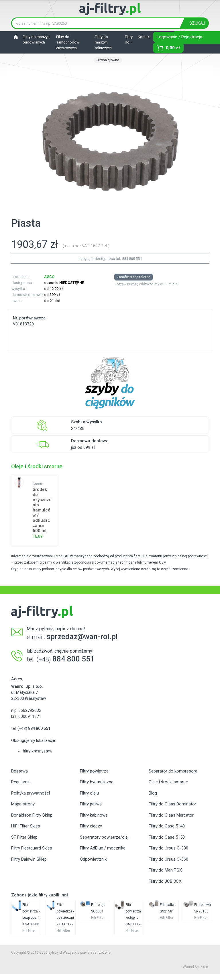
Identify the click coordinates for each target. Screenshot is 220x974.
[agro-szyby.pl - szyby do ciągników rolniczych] (110, 383)
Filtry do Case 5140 (167, 826)
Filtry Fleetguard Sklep (31, 848)
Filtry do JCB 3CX (165, 881)
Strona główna (108, 60)
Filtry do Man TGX (165, 870)
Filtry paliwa (91, 804)
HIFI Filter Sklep (25, 826)
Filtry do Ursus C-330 (168, 848)
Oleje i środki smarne (168, 782)
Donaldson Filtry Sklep (31, 815)
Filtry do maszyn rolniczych (103, 42)
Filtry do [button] (129, 40)
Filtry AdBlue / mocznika (102, 848)
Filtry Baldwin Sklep (29, 859)
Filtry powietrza (94, 771)
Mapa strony (23, 804)
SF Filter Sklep (24, 837)
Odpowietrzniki (93, 859)
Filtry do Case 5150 (167, 837)
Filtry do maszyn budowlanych (36, 40)
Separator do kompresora (173, 771)
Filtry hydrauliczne (96, 782)
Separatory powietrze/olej (104, 837)
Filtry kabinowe (94, 815)
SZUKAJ (197, 23)
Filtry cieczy (91, 826)
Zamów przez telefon (133, 277)
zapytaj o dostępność (110, 258)
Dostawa (19, 771)
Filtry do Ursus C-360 (168, 859)
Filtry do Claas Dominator (172, 804)
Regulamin (21, 782)
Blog (153, 793)
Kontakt (144, 37)
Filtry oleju (89, 793)
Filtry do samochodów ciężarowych (67, 42)
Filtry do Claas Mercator (171, 815)
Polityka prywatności (30, 793)
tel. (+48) (30, 728)
